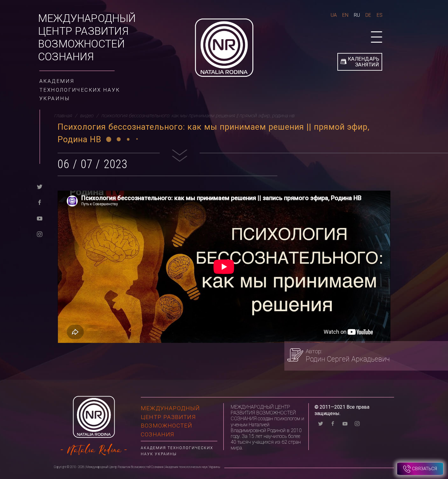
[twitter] (40, 186)
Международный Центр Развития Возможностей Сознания (87, 37)
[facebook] (40, 202)
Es (379, 15)
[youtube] (40, 218)
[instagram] (40, 234)
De (368, 15)
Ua (334, 15)
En (345, 15)
